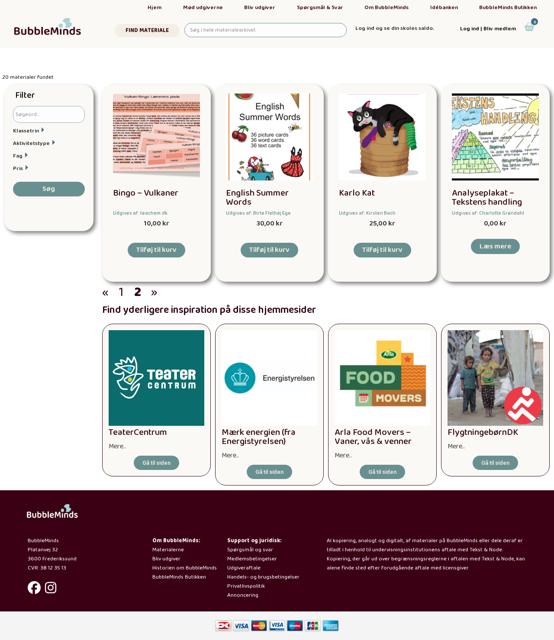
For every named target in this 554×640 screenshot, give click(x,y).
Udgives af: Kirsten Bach (367, 213)
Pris (18, 168)
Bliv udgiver (259, 7)
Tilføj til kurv (156, 250)
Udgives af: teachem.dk (140, 213)
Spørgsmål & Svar (320, 7)
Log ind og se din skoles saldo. (394, 28)
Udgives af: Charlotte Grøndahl (488, 213)
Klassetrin (26, 130)
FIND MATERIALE (147, 30)
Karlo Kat (357, 193)
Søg (48, 189)
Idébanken (444, 7)
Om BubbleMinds (386, 7)
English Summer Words (257, 197)
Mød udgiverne (203, 7)
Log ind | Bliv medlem (488, 28)
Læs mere (495, 246)
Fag (18, 156)
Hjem (154, 7)
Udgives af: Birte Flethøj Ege (258, 213)
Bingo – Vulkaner (145, 193)
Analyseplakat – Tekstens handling (487, 197)
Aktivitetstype (31, 143)
